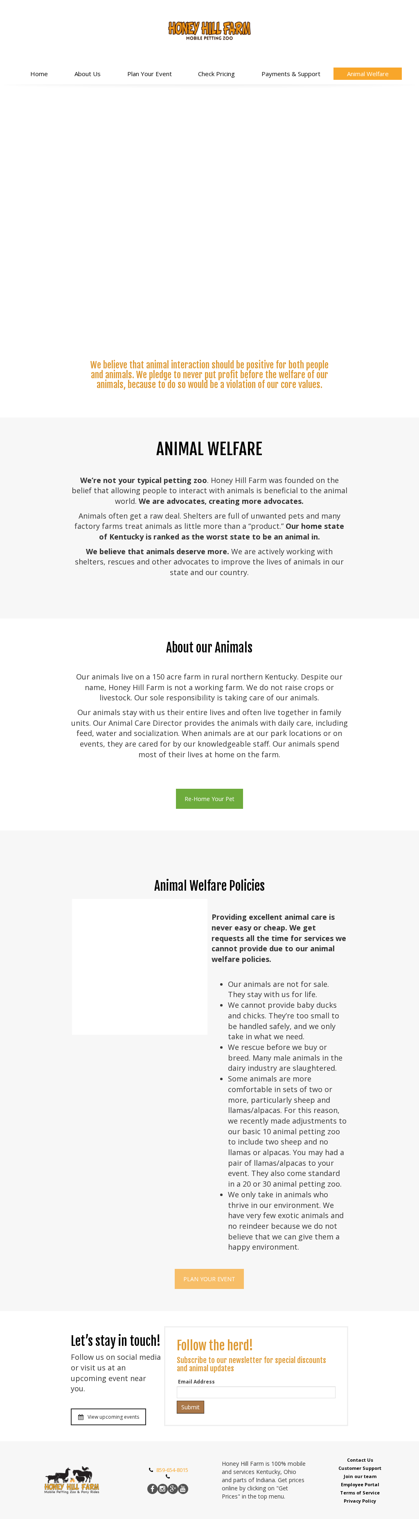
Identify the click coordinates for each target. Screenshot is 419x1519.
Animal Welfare (368, 74)
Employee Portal (360, 1484)
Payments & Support (290, 74)
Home (39, 74)
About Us (87, 74)
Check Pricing (216, 74)
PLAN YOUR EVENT (209, 1279)
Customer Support (359, 1468)
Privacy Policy (360, 1501)
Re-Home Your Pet (209, 799)
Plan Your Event (149, 74)
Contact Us (360, 1460)
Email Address (196, 1381)
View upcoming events (113, 1416)
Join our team (360, 1476)
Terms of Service (360, 1493)
